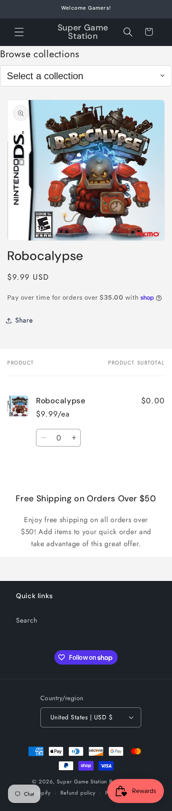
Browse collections (40, 54)
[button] (19, 31)
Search (26, 620)
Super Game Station (82, 781)
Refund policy (78, 793)
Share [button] (24, 320)
